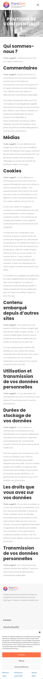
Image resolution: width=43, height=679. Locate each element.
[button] (40, 632)
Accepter (21, 655)
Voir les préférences (21, 667)
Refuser (21, 661)
